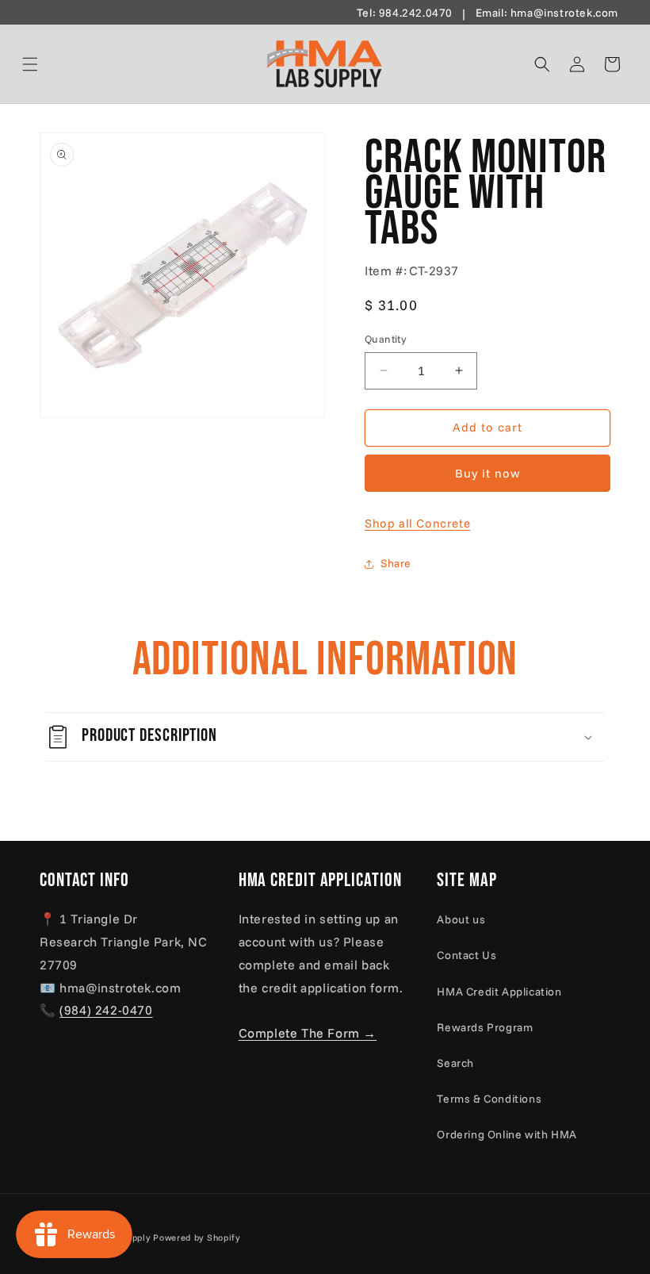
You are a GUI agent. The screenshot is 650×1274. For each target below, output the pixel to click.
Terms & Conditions (489, 1099)
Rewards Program (485, 1027)
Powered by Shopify (196, 1237)
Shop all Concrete (417, 523)
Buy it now (488, 473)
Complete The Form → (308, 1033)
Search (455, 1063)
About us (461, 919)
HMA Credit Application (499, 991)
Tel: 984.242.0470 (405, 13)
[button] (49, 64)
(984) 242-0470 (105, 1010)
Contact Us (466, 955)
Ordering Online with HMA (506, 1134)
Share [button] (395, 563)
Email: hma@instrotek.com (547, 13)
